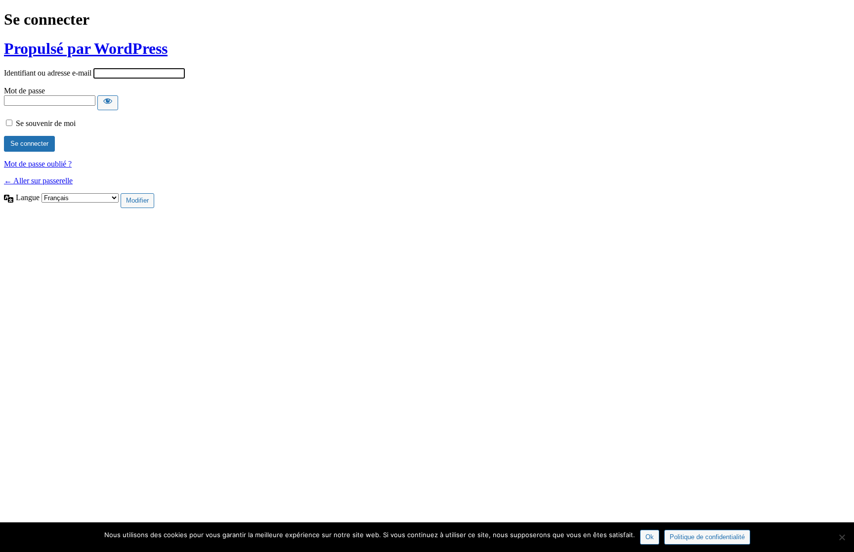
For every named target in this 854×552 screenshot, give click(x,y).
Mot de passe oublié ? (38, 164)
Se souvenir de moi (46, 123)
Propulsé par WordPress (86, 48)
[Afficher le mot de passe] (107, 102)
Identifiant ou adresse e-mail (47, 73)
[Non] (842, 537)
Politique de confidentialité (707, 537)
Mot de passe (24, 90)
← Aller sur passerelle (38, 180)
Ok (649, 537)
